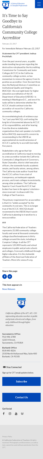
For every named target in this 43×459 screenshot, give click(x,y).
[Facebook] (3, 413)
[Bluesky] (22, 413)
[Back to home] (15, 5)
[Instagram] (9, 413)
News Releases (8, 289)
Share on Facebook (4, 276)
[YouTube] (16, 413)
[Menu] (39, 4)
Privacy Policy (7, 436)
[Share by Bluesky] (9, 276)
